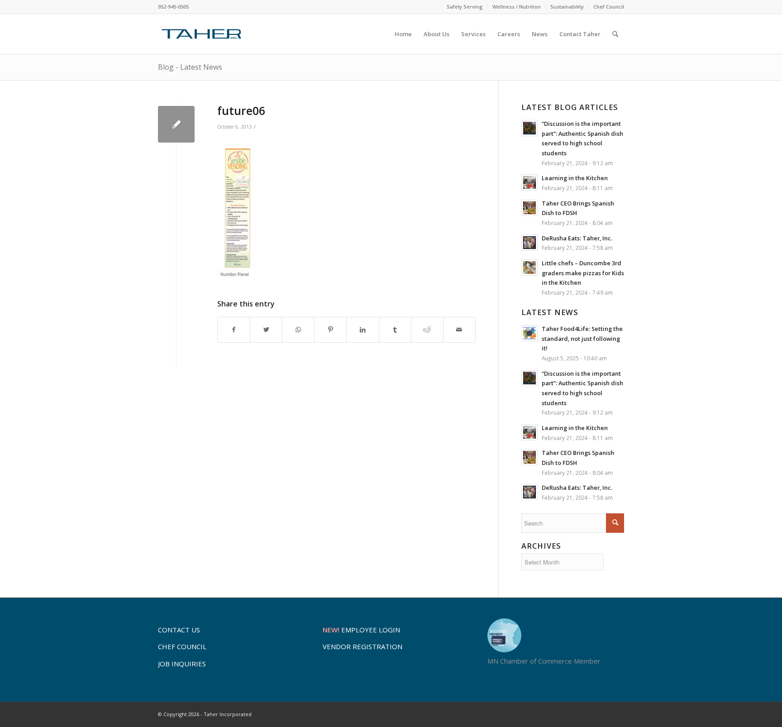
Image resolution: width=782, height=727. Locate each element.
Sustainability (567, 6)
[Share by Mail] (459, 329)
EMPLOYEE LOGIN (361, 629)
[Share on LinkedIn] (362, 329)
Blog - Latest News (190, 67)
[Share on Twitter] (266, 329)
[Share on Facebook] (234, 329)
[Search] (615, 34)
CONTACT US (179, 629)
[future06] (176, 124)
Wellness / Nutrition (516, 6)
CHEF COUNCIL (182, 646)
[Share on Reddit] (427, 329)
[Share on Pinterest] (330, 329)
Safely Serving (465, 6)
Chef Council (608, 6)
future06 (241, 110)
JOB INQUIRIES (182, 663)
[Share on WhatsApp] (298, 329)
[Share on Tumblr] (395, 329)
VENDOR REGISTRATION (362, 646)
